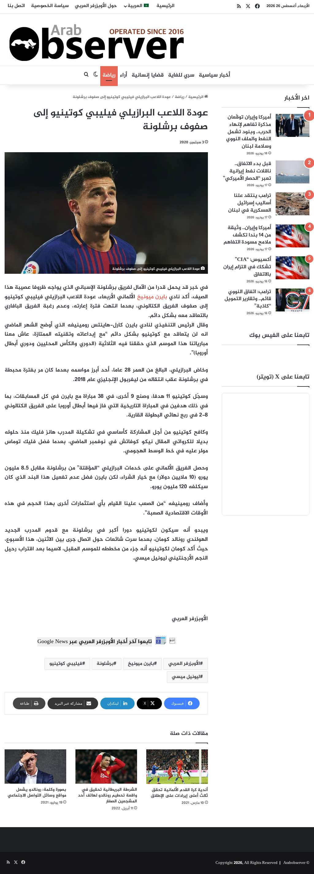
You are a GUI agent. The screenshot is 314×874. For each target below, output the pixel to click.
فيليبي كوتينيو (65, 664)
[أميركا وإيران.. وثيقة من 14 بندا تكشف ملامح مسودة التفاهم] (292, 235)
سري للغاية (181, 75)
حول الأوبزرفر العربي (96, 6)
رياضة (109, 75)
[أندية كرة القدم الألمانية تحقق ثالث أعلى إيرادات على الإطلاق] (177, 766)
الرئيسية (165, 6)
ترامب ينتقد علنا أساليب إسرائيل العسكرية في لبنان (249, 203)
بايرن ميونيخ (152, 297)
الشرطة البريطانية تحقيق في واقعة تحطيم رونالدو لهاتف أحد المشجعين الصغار (107, 795)
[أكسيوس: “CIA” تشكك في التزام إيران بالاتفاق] (292, 267)
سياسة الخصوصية (50, 6)
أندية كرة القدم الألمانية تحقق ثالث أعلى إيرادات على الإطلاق (179, 792)
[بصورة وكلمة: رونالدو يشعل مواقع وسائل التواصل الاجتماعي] (35, 766)
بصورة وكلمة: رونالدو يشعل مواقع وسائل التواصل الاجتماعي (37, 792)
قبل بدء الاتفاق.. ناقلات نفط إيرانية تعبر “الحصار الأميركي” (247, 171)
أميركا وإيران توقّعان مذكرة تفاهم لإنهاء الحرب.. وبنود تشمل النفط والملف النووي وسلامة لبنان (248, 132)
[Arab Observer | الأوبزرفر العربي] (97, 40)
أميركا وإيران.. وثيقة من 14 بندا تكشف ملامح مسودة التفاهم (247, 235)
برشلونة (105, 664)
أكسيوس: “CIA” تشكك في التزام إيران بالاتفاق (247, 267)
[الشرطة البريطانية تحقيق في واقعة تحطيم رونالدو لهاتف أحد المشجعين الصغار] (106, 766)
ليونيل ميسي (186, 677)
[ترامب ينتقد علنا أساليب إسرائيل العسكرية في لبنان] (292, 203)
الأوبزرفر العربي (184, 664)
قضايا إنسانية (148, 75)
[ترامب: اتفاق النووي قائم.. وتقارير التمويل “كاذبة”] (292, 299)
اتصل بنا (16, 6)
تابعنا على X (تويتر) (283, 377)
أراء (123, 75)
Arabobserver (294, 863)
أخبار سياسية (214, 75)
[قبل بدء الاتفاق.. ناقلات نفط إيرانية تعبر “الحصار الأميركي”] (292, 171)
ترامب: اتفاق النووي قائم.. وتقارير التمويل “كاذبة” (247, 299)
